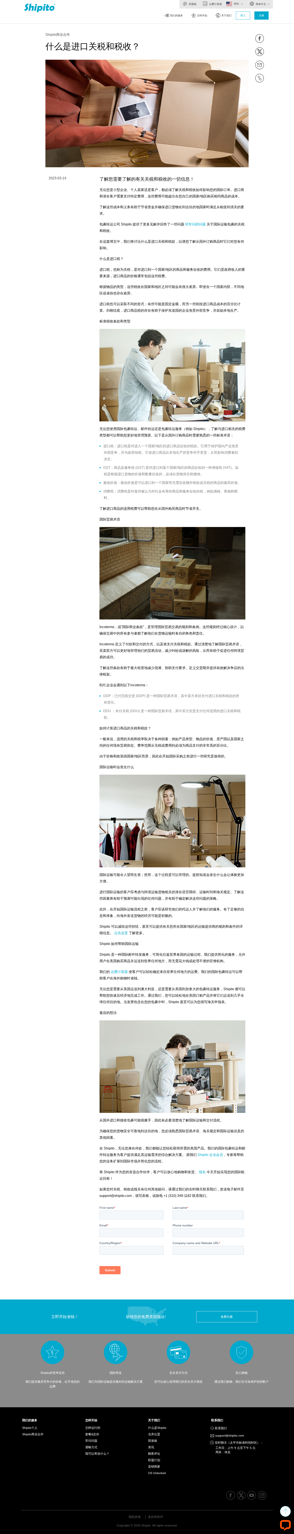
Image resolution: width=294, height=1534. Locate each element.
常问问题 (91, 1440)
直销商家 (154, 1466)
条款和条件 (155, 1516)
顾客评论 (154, 1453)
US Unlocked (157, 1473)
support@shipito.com (229, 1435)
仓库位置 (154, 1434)
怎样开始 (202, 15)
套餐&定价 (92, 1434)
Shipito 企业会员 (210, 1155)
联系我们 (218, 1420)
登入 (243, 15)
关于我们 (226, 15)
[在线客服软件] (285, 1525)
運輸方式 (91, 1447)
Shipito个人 (29, 1427)
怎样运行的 (92, 1427)
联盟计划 (154, 1460)
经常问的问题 (196, 224)
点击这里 (121, 933)
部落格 (192, 4)
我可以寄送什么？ (97, 1453)
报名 (203, 1172)
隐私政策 (135, 1516)
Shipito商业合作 (32, 1434)
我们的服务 (176, 15)
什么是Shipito (157, 1427)
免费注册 (227, 1316)
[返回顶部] (285, 1511)
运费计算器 (215, 4)
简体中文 (260, 4)
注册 (261, 15)
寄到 (237, 3)
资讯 (151, 1447)
